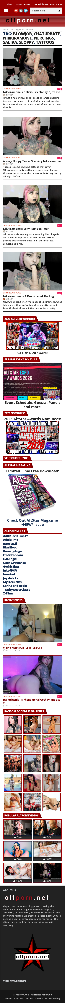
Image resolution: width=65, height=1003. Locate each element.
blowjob (22, 33)
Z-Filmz (8, 593)
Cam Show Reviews (12, 89)
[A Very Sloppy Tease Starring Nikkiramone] (32, 136)
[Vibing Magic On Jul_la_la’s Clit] (32, 623)
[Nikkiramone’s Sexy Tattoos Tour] (32, 204)
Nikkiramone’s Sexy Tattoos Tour (26, 228)
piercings (44, 38)
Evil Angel (9, 559)
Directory (54, 998)
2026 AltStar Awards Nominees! (32, 418)
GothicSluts (11, 566)
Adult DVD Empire (15, 536)
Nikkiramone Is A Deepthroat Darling (28, 296)
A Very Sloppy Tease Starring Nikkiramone (32, 161)
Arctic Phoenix (14, 650)
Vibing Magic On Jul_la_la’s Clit (22, 648)
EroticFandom (13, 555)
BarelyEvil (10, 544)
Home (5, 29)
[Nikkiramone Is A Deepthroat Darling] (32, 271)
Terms (29, 998)
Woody (9, 299)
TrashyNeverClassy (16, 590)
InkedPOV (10, 570)
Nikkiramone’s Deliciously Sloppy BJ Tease (31, 92)
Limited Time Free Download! (32, 470)
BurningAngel (12, 551)
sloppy (26, 42)
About (8, 998)
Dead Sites (41, 998)
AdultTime (10, 540)
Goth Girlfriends (14, 563)
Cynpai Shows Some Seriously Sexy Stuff (37, 4)
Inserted (9, 574)
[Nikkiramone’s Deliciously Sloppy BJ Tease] (32, 67)
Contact (18, 998)
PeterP (9, 95)
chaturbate (47, 33)
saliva (10, 42)
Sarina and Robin (15, 586)
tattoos (45, 42)
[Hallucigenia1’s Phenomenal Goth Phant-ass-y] (32, 674)
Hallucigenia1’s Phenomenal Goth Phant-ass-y (32, 701)
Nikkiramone (17, 38)
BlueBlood (10, 547)
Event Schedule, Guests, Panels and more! (32, 404)
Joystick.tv (10, 578)
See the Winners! (32, 352)
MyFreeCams (12, 582)
